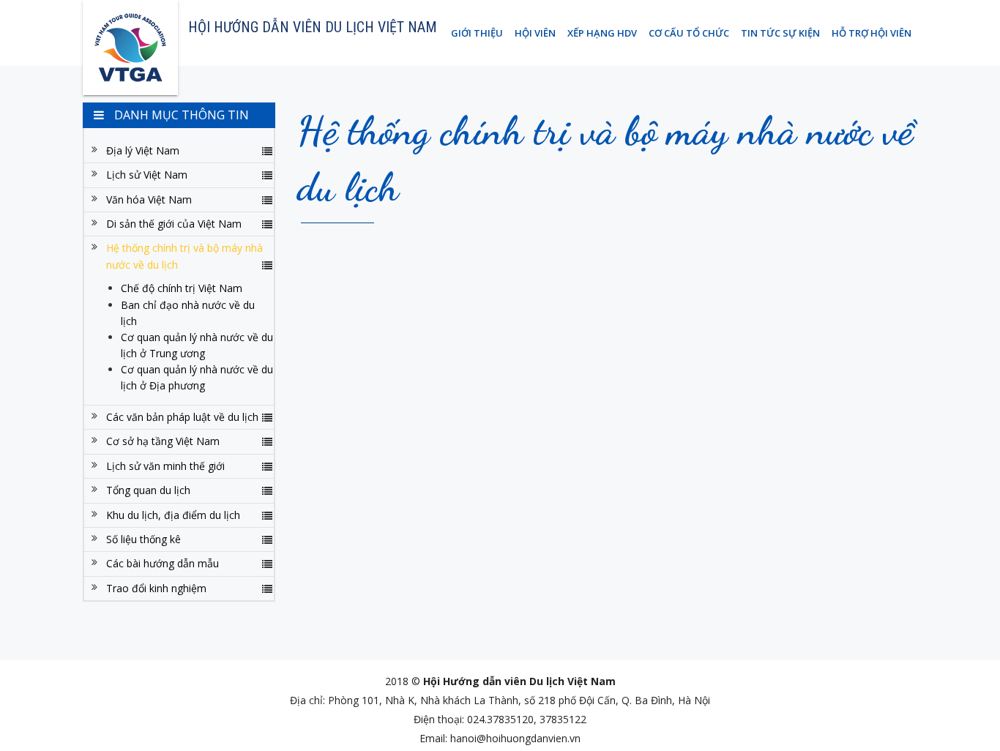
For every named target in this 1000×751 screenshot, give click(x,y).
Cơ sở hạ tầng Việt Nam (163, 441)
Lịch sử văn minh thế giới (165, 466)
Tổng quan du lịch (148, 490)
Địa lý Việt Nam (142, 150)
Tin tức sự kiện (780, 33)
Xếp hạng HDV (602, 33)
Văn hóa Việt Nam (149, 199)
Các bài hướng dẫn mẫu (162, 563)
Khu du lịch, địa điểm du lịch (173, 515)
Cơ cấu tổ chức (689, 33)
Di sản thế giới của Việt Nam (174, 224)
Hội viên (535, 33)
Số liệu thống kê (143, 539)
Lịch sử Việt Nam (146, 175)
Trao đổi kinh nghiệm (156, 588)
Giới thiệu (477, 33)
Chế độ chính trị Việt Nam (181, 288)
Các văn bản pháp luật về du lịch (182, 417)
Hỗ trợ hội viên (871, 33)
